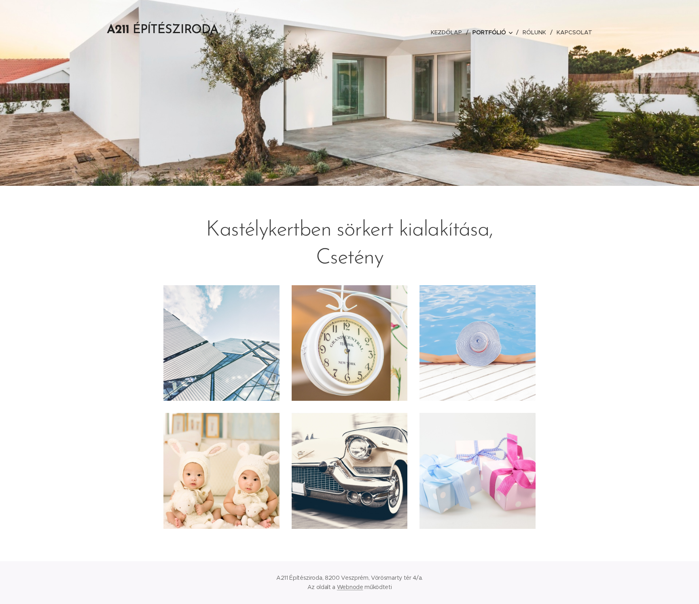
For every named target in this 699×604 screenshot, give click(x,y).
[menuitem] (448, 32)
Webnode (350, 587)
